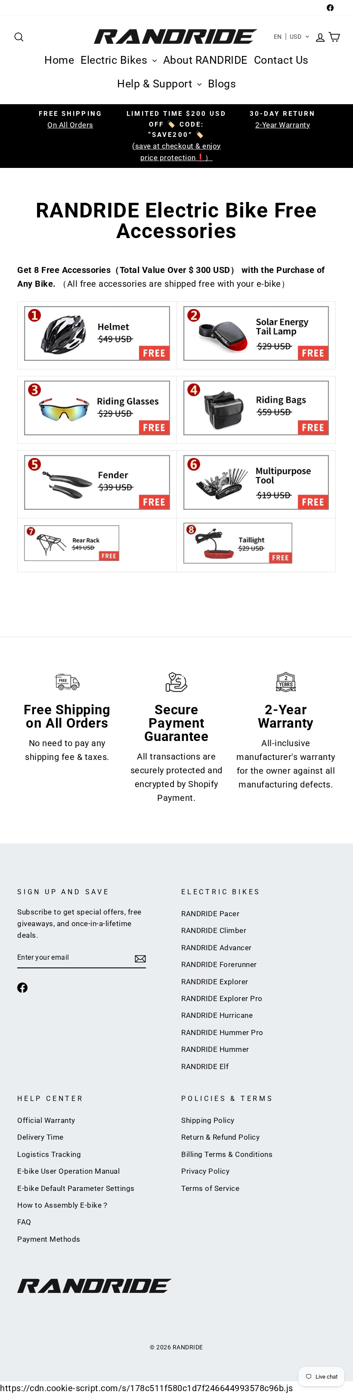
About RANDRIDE (205, 60)
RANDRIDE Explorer (214, 981)
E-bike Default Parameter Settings (76, 1188)
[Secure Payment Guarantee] (176, 682)
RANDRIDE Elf (205, 1066)
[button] (292, 36)
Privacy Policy (205, 1171)
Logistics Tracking (49, 1154)
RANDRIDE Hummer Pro (222, 1032)
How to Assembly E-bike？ (63, 1205)
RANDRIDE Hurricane (217, 1015)
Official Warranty (46, 1120)
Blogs (222, 84)
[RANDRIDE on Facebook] (22, 987)
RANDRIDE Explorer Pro (222, 998)
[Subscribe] (140, 958)
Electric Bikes (115, 60)
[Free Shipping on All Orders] (67, 682)
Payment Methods (49, 1239)
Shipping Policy (208, 1120)
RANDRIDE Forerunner (219, 964)
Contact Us (281, 60)
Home (59, 60)
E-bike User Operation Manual (68, 1171)
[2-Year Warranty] (286, 682)
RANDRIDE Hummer (215, 1049)
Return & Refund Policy (220, 1137)
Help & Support (156, 84)
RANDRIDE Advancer (216, 947)
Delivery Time (40, 1137)
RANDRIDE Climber (213, 930)
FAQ (24, 1222)
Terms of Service (210, 1188)
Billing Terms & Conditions (226, 1154)
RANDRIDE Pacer (210, 913)
